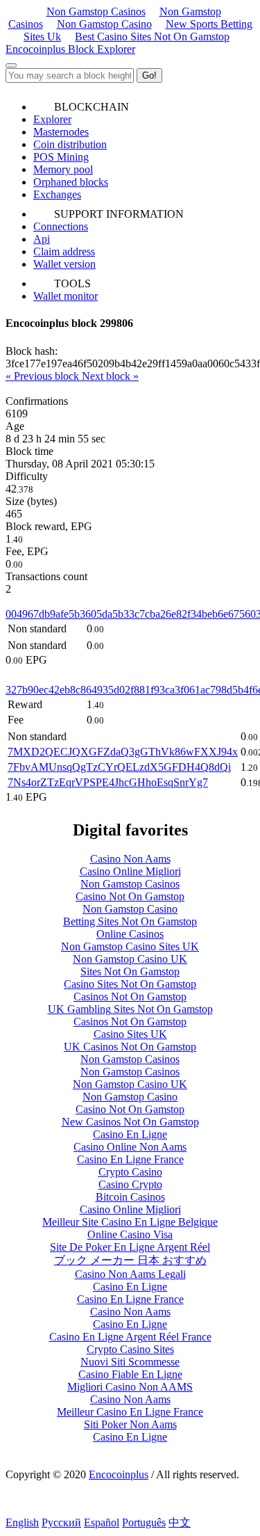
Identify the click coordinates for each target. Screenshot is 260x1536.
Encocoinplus (118, 1474)
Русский (61, 1522)
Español (101, 1522)
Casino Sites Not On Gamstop (130, 984)
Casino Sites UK (130, 1034)
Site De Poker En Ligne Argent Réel (130, 1247)
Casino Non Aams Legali (130, 1274)
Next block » (110, 376)
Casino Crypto (130, 1184)
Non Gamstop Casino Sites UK (130, 946)
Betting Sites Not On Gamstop (130, 921)
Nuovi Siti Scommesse (130, 1362)
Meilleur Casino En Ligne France (130, 1412)
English (22, 1522)
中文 (179, 1522)
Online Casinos (130, 934)
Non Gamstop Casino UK (130, 959)
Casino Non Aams (130, 859)
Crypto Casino (130, 1172)
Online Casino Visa (130, 1234)
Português (144, 1522)
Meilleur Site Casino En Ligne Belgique (130, 1222)
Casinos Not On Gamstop (130, 996)
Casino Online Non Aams (130, 1147)
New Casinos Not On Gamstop (130, 1122)
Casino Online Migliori (130, 871)
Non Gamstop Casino (104, 24)
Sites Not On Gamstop (130, 971)
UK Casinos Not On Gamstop (130, 1047)
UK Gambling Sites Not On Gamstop (130, 1009)
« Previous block (44, 376)
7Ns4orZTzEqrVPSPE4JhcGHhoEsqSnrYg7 (108, 782)
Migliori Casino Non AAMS (130, 1387)
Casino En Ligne (130, 1134)
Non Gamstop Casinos (96, 11)
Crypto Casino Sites (130, 1349)
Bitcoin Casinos (130, 1197)
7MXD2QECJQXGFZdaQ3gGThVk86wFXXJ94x (123, 752)
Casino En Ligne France (130, 1159)
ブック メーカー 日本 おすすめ (130, 1260)
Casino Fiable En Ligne (130, 1374)
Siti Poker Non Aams (130, 1424)
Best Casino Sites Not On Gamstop (152, 36)
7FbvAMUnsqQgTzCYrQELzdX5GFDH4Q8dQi (119, 767)
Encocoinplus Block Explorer (70, 49)
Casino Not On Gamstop (130, 896)
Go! (149, 75)
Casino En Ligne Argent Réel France (130, 1337)
